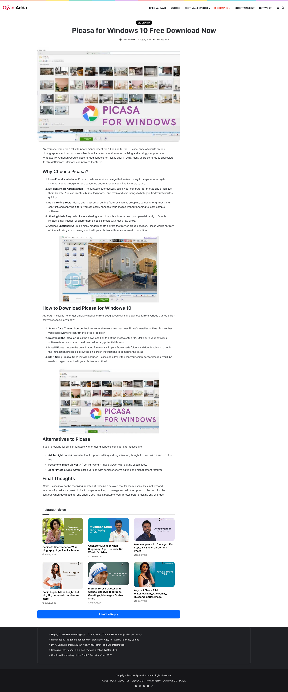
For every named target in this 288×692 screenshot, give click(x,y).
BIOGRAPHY (221, 8)
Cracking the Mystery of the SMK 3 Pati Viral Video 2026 (81, 655)
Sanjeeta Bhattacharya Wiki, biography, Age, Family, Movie (60, 548)
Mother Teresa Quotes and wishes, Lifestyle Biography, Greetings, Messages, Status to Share (107, 593)
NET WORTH (266, 8)
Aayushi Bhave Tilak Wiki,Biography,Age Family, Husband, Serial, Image (150, 593)
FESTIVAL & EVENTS (196, 8)
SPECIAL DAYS (157, 8)
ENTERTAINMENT (244, 8)
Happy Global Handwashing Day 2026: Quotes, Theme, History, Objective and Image (96, 634)
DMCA (182, 680)
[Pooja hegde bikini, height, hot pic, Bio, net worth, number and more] (62, 575)
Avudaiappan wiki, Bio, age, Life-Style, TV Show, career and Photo (154, 547)
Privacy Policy (153, 680)
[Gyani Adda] (14, 8)
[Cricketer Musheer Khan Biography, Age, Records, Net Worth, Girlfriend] (108, 530)
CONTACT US (170, 680)
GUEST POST (109, 680)
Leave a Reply (108, 614)
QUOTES (175, 8)
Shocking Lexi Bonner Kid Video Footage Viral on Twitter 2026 (84, 650)
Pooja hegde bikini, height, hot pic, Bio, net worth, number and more (61, 595)
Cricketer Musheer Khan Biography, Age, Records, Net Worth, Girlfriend (106, 549)
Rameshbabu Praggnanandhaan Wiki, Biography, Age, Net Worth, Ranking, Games (95, 639)
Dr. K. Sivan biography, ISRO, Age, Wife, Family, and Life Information (87, 644)
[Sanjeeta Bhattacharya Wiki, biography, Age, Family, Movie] (62, 531)
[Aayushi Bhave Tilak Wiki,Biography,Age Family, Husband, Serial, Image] (154, 574)
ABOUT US (124, 680)
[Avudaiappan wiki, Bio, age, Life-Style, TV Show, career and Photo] (154, 529)
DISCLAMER (138, 680)
